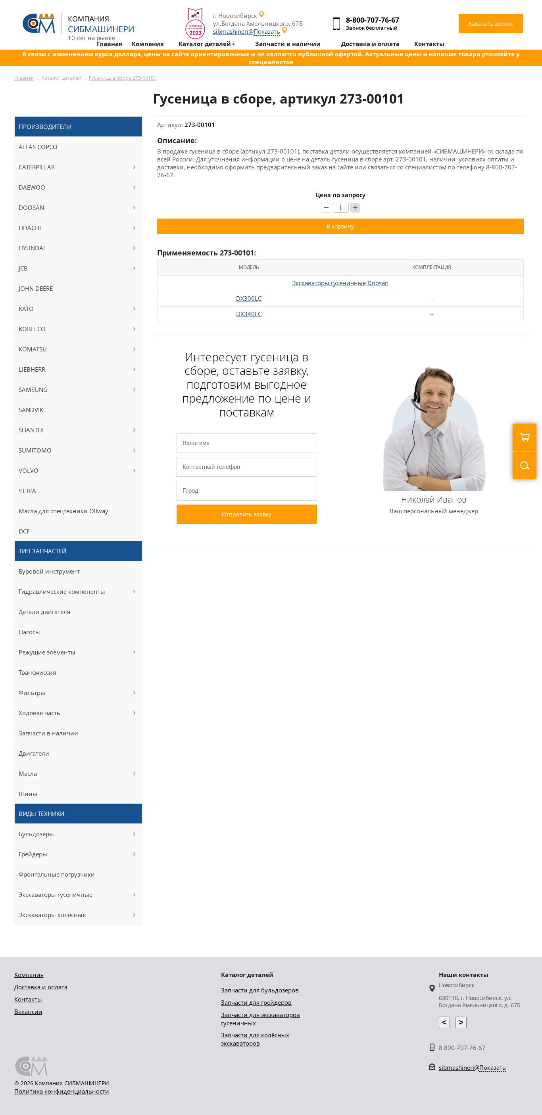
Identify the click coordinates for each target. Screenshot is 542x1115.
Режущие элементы (47, 652)
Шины (28, 794)
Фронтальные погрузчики (57, 874)
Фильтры (32, 693)
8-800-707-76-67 (372, 20)
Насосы (29, 632)
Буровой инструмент (49, 571)
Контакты (28, 999)
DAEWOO (32, 187)
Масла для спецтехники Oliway (63, 511)
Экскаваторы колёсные (52, 915)
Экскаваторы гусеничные (55, 894)
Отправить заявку (246, 514)
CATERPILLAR (37, 167)
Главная (24, 77)
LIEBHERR (32, 369)
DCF (24, 531)
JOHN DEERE (36, 288)
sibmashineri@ (246, 31)
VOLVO (28, 470)
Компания (29, 975)
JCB (23, 268)
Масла (28, 773)
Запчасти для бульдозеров (260, 990)
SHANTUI (31, 430)
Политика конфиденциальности (61, 1091)
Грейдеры (33, 854)
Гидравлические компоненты (62, 591)
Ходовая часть (39, 713)
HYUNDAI (32, 248)
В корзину (340, 226)
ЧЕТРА (27, 491)
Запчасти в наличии (48, 733)
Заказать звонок (491, 23)
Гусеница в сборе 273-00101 (122, 77)
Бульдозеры (36, 834)
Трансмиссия (37, 672)
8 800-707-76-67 (462, 1048)
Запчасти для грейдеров (256, 1002)
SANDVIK (31, 410)
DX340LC (248, 314)
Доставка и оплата (40, 987)
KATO (26, 309)
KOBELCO (32, 329)
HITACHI (30, 228)
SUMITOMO (35, 450)
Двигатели (34, 753)
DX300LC (248, 298)
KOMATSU (33, 349)
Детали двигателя (44, 612)
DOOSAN (31, 207)
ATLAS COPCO (38, 147)
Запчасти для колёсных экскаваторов (255, 1039)
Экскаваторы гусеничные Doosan (340, 283)
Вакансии (28, 1011)
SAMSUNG (33, 389)
